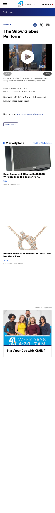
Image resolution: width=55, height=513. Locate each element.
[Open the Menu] (4, 4)
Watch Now (47, 4)
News (7, 24)
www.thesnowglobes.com (30, 114)
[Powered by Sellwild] (47, 308)
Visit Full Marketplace (42, 143)
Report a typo (10, 124)
